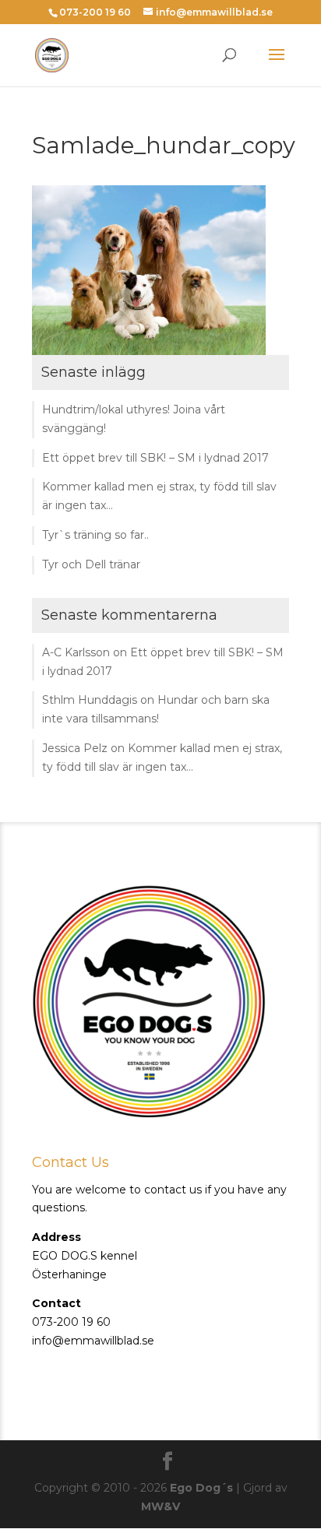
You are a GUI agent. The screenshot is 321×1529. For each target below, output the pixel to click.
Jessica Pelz (75, 748)
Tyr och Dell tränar (91, 564)
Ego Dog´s (201, 1488)
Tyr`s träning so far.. (95, 535)
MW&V (160, 1506)
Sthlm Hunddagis (89, 700)
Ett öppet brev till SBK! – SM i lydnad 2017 (155, 458)
